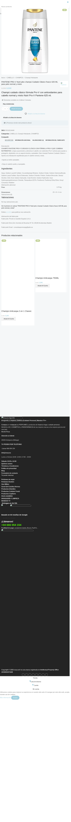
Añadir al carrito (16, 108)
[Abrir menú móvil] (2, 3)
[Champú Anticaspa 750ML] (51, 308)
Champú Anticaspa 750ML (47, 384)
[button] (8, 531)
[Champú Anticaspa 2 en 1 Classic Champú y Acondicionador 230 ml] (17, 308)
